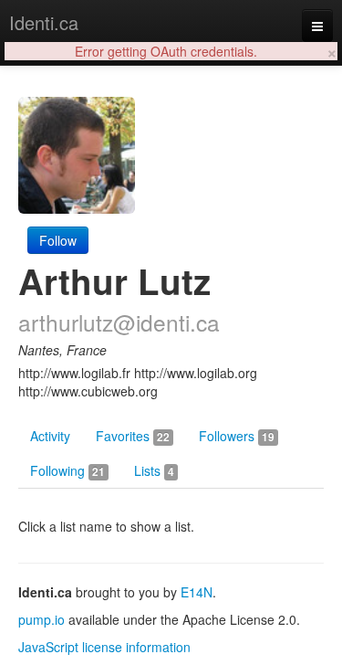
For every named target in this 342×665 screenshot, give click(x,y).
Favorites (133, 436)
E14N (196, 592)
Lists (154, 470)
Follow (58, 240)
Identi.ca (43, 22)
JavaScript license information (104, 647)
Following (67, 470)
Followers (237, 436)
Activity (50, 436)
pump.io (41, 619)
